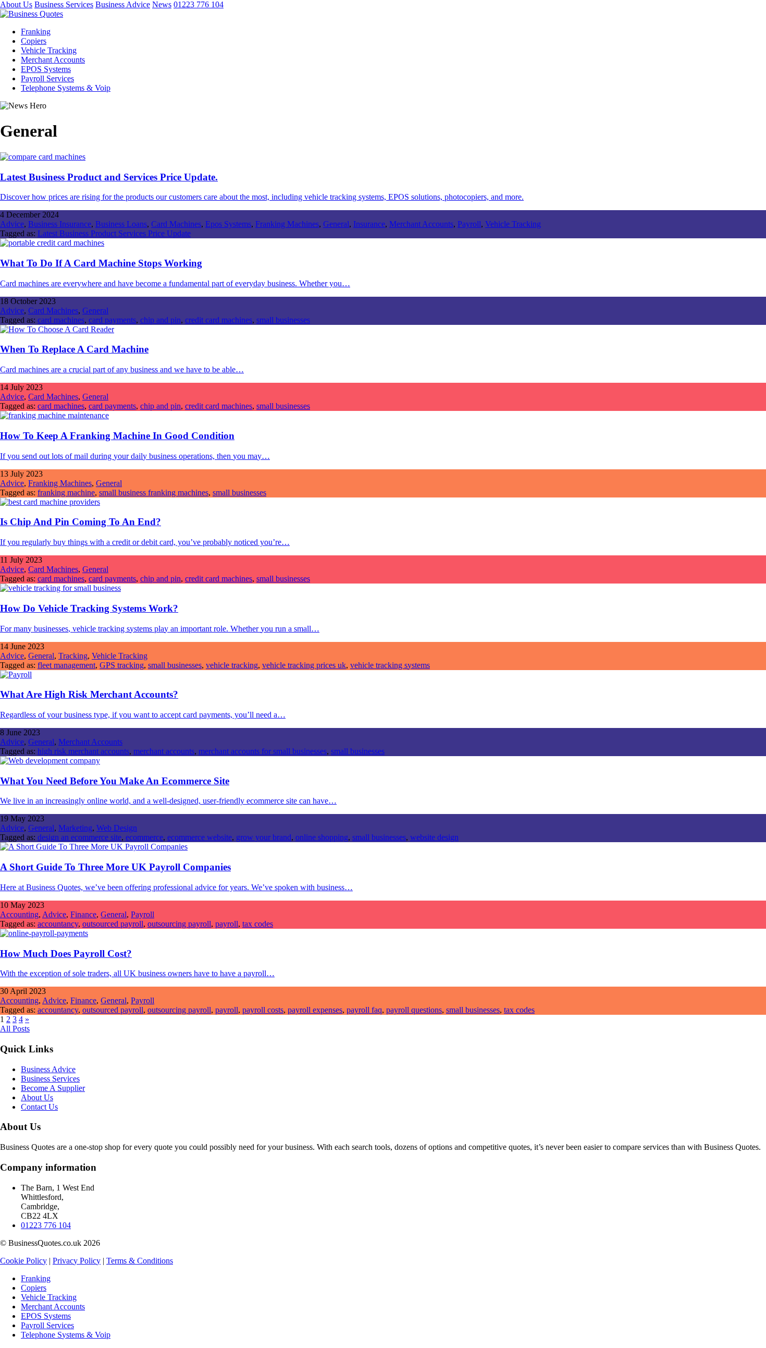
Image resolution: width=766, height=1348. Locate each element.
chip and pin (160, 319)
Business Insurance (59, 224)
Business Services (63, 4)
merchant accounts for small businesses (263, 751)
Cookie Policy (23, 1260)
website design (434, 837)
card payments (112, 319)
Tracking (73, 655)
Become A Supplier (53, 1088)
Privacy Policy (77, 1260)
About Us (16, 4)
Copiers (33, 41)
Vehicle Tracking (49, 50)
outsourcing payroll (179, 923)
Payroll (469, 224)
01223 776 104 (199, 4)
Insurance (369, 224)
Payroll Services (47, 78)
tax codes (257, 923)
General (336, 224)
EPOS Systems (46, 69)
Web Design (116, 827)
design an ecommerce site (79, 837)
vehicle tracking (232, 665)
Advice (12, 224)
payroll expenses (315, 1009)
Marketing (75, 827)
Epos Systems (228, 224)
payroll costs (262, 1009)
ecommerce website (199, 837)
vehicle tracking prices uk (304, 665)
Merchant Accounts (53, 59)
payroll (226, 923)
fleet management (66, 665)
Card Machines (176, 224)
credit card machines (218, 319)
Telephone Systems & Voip (65, 87)
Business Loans (121, 224)
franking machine (66, 492)
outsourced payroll (112, 923)
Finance (83, 914)
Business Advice (122, 4)
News (161, 4)
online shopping (321, 837)
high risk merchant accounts (83, 751)
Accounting (19, 914)
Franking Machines (287, 224)
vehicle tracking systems (390, 665)
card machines (61, 319)
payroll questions (414, 1009)
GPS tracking (122, 665)
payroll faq (364, 1009)
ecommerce (144, 837)
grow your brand (263, 837)
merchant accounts (163, 751)
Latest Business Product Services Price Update (114, 233)
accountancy (58, 923)
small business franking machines (153, 492)
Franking (36, 31)
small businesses (283, 319)
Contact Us (39, 1106)
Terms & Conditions (139, 1260)
